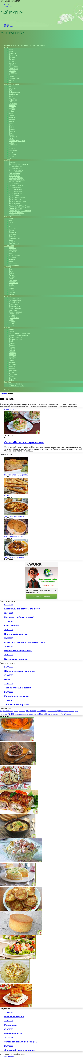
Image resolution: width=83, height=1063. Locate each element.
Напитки (8, 217)
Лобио (11, 135)
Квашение (13, 263)
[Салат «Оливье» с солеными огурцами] (21, 862)
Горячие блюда (11, 84)
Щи (10, 82)
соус (50, 714)
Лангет (11, 133)
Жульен (12, 119)
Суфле (11, 380)
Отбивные (13, 145)
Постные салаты (15, 189)
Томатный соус (15, 308)
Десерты (8, 267)
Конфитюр (13, 250)
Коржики (12, 331)
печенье (3, 714)
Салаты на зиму (15, 209)
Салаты (7, 160)
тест (60, 714)
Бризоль (12, 102)
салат (43, 713)
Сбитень (12, 228)
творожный (55, 714)
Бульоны (12, 53)
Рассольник (13, 67)
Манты (11, 139)
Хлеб (11, 341)
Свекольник (13, 69)
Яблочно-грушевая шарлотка (16, 475)
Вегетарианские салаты (18, 164)
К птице (12, 322)
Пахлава (12, 353)
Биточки (12, 98)
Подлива (12, 154)
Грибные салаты (15, 168)
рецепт (37, 714)
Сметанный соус (15, 300)
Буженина (13, 104)
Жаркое (12, 117)
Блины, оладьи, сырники (18, 335)
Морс (11, 226)
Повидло (12, 252)
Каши (11, 125)
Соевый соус (14, 302)
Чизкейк (12, 362)
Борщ (11, 51)
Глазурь (12, 376)
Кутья (11, 279)
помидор (27, 714)
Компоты (12, 232)
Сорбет (11, 290)
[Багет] (16, 493)
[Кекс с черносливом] (15, 789)
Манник (12, 368)
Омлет (11, 143)
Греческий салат (15, 166)
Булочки (12, 349)
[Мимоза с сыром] (18, 886)
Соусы (7, 296)
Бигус (11, 96)
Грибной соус (14, 318)
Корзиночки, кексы (16, 339)
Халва (11, 294)
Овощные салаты (16, 185)
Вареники (12, 106)
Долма (11, 113)
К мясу (11, 320)
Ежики (11, 115)
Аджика (12, 259)
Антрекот (12, 88)
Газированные (14, 238)
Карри (11, 123)
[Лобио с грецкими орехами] (18, 765)
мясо (72, 711)
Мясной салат (14, 174)
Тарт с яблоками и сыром (14, 516)
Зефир (11, 273)
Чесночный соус (15, 312)
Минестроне (13, 61)
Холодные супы (15, 78)
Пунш (11, 218)
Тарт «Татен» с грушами (14, 557)
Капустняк (13, 55)
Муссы (11, 285)
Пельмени (13, 150)
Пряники (12, 357)
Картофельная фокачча (13, 536)
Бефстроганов (14, 92)
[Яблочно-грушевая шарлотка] (16, 473)
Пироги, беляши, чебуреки (19, 333)
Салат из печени (15, 193)
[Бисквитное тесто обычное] (21, 934)
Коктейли (12, 242)
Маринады (13, 310)
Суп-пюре (13, 73)
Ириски (11, 275)
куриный (53, 711)
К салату (12, 325)
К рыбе (11, 324)
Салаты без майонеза (17, 205)
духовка (15, 711)
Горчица (12, 316)
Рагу (10, 158)
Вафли (11, 329)
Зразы (11, 121)
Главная (3, 393)
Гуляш (11, 111)
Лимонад (12, 236)
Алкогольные (14, 244)
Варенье (12, 248)
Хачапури (12, 360)
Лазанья (12, 131)
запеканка (22, 711)
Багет (6, 495)
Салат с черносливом (17, 201)
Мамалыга (13, 137)
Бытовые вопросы (16, 386)
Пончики (12, 372)
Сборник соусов (15, 298)
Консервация (14, 265)
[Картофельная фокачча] (16, 534)
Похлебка (12, 65)
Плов (11, 152)
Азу (10, 86)
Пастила (12, 287)
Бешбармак (13, 94)
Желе (11, 271)
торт (63, 714)
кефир (38, 711)
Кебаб (11, 127)
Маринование (14, 255)
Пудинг (11, 288)
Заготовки (9, 246)
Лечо (11, 253)
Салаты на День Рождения (19, 207)
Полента (12, 156)
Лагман (12, 59)
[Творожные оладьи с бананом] (21, 910)
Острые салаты (15, 187)
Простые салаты (15, 191)
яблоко (68, 714)
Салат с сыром (15, 199)
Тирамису (12, 292)
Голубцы (12, 110)
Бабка (11, 90)
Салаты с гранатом (16, 213)
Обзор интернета (15, 384)
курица (59, 711)
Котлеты (12, 129)
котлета (43, 711)
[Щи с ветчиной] (18, 837)
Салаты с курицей (16, 178)
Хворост (12, 345)
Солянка (12, 71)
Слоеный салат (15, 215)
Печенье (12, 343)
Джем (11, 261)
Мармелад (13, 281)
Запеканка (13, 370)
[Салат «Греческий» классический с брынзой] (18, 958)
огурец (76, 711)
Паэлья (12, 148)
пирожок (17, 714)
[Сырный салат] (15, 983)
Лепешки (12, 355)
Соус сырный (14, 304)
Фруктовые (13, 234)
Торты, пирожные (16, 337)
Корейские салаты (16, 170)
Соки (11, 240)
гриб (11, 711)
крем (48, 711)
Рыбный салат (14, 176)
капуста (33, 711)
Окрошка (12, 63)
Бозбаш (12, 49)
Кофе (11, 222)
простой (32, 714)
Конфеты (12, 277)
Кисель (11, 230)
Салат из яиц (14, 183)
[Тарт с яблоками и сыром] (16, 514)
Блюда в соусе (14, 314)
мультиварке (66, 711)
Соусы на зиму (15, 306)
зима (28, 711)
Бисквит (12, 351)
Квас (10, 224)
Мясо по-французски (17, 141)
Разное (7, 382)
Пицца (11, 359)
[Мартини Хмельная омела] (17, 741)
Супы (6, 47)
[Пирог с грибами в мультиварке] (16, 1007)
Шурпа (11, 80)
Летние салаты (15, 182)
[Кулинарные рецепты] (12, 21)
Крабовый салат (15, 172)
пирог (11, 713)
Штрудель (12, 364)
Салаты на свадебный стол (20, 211)
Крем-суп (12, 57)
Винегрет (12, 162)
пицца (22, 714)
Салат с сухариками (17, 197)
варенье (6, 711)
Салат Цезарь (14, 203)
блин (1, 711)
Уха (10, 75)
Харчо (11, 76)
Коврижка (12, 378)
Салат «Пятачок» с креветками (24, 442)
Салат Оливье (14, 195)
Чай (10, 220)
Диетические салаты (17, 180)
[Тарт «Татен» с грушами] (16, 555)
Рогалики (12, 347)
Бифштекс (13, 100)
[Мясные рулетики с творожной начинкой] (19, 813)
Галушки (12, 108)
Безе (11, 269)
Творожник (13, 374)
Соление (12, 257)
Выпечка (8, 327)
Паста (11, 147)
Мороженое (13, 283)
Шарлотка (13, 366)
